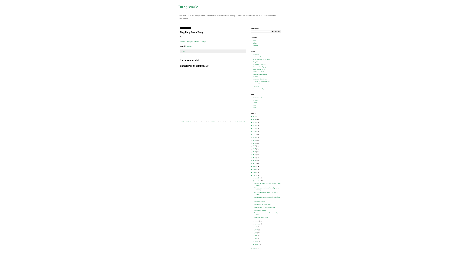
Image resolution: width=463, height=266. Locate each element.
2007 (254, 172)
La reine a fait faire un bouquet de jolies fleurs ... (267, 198)
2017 (254, 143)
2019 (254, 137)
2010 (254, 163)
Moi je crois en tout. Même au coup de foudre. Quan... (267, 184)
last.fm (254, 107)
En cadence (256, 54)
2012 (254, 158)
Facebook (255, 100)
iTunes (254, 40)
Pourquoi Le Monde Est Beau (261, 59)
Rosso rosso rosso (259, 201)
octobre (257, 221)
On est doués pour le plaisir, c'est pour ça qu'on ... (266, 193)
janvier (257, 244)
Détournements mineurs (259, 69)
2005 (254, 248)
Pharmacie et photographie (260, 67)
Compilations (256, 62)
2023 (254, 125)
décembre (257, 178)
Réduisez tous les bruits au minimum (264, 207)
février (257, 241)
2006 (254, 175)
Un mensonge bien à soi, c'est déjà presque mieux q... (266, 188)
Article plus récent (185, 121)
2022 (254, 128)
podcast (255, 43)
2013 (254, 155)
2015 (254, 149)
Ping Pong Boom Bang (261, 217)
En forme (255, 76)
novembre (258, 181)
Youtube (255, 103)
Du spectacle (188, 6)
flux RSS (255, 45)
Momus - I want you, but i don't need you (193, 41)
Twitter (255, 105)
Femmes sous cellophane (260, 89)
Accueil (213, 121)
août (256, 227)
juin (256, 233)
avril (256, 239)
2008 (254, 169)
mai (256, 235)
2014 (254, 152)
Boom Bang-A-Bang (260, 210)
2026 (254, 116)
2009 (254, 166)
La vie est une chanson (259, 64)
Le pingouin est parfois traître (262, 204)
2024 (254, 122)
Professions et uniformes (260, 79)
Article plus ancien (240, 121)
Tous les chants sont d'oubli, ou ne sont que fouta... (266, 213)
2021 (254, 131)
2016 (254, 146)
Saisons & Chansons (259, 71)
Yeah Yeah (256, 86)
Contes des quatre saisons (260, 74)
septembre (258, 224)
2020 (254, 134)
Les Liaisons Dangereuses (260, 57)
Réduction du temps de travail (261, 81)
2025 (254, 119)
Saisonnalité (256, 84)
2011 (254, 160)
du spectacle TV (257, 98)
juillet (256, 230)
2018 (254, 140)
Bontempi (188, 46)
